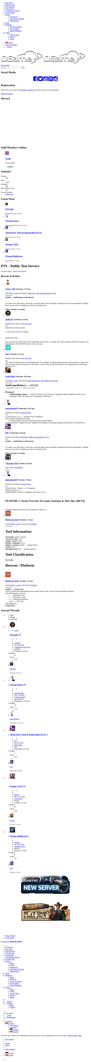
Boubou (17, 842)
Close (80, 1035)
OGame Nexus (12, 221)
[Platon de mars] (8, 515)
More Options (10, 1049)
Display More (10, 605)
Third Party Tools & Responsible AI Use (23, 232)
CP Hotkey (33, 524)
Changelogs (18, 799)
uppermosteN (9, 225)
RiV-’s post (14, 293)
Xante (8, 158)
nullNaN (7, 213)
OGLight (9, 209)
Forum (7, 1043)
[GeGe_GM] (8, 285)
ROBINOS (19, 468)
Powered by (11, 941)
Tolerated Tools (19, 697)
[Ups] (8, 350)
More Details (72, 1035)
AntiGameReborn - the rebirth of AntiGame (42, 381)
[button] (45, 21)
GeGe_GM (10, 289)
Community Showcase (22, 647)
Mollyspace (9, 194)
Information (18, 745)
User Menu (14, 1025)
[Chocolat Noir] (8, 459)
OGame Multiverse (14, 256)
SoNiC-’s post (15, 524)
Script (16, 630)
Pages (7, 1045)
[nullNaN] (8, 315)
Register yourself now (28, 90)
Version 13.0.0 (11, 244)
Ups (7, 354)
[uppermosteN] (8, 404)
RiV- (6, 237)
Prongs (7, 249)
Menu (12, 963)
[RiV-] (8, 428)
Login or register (11, 45)
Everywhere (5, 65)
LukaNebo (10, 376)
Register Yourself (7, 94)
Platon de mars (12, 520)
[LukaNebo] (8, 372)
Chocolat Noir (11, 463)
